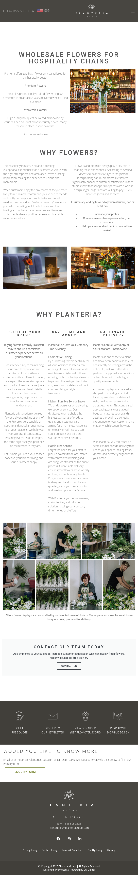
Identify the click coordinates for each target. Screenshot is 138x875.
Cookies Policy (49, 850)
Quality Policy (95, 850)
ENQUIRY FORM (25, 772)
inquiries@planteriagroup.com (70, 828)
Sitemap (111, 850)
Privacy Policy (30, 850)
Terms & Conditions (72, 850)
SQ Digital (89, 869)
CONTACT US (69, 665)
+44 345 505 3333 (18, 11)
